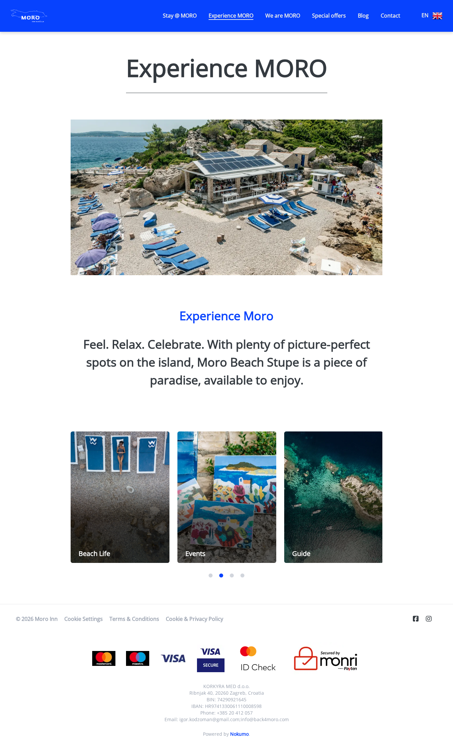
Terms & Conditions (134, 619)
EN (425, 15)
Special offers (329, 15)
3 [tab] (232, 575)
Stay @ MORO (180, 15)
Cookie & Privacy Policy (194, 619)
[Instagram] (431, 618)
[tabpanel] (120, 497)
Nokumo (239, 734)
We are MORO (282, 15)
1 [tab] (211, 575)
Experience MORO (231, 15)
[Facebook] (418, 618)
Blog (363, 15)
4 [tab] (242, 575)
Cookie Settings (83, 619)
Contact (390, 15)
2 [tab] (221, 575)
